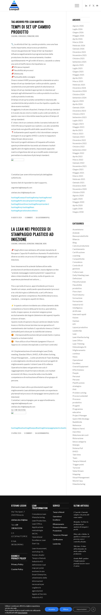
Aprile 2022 (78, 156)
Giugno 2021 (78, 169)
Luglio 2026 (78, 29)
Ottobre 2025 (78, 58)
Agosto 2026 (78, 26)
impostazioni (22, 613)
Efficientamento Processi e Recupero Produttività (60, 527)
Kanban (76, 321)
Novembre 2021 (80, 166)
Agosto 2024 (78, 101)
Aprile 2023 (78, 130)
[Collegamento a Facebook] (90, 5)
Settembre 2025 (79, 62)
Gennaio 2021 (78, 182)
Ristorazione (78, 438)
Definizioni (30, 243)
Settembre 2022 (79, 150)
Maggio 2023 (78, 127)
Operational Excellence (57, 518)
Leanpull (18, 197)
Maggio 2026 (78, 35)
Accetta (52, 609)
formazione (31, 36)
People (75, 373)
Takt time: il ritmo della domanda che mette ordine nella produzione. (80, 550)
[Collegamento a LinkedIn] (86, 5)
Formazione (78, 301)
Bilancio (76, 239)
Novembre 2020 (80, 189)
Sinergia (76, 445)
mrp (16, 207)
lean (28, 207)
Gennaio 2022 (78, 163)
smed (45, 197)
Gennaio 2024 (78, 107)
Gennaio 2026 (78, 48)
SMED (75, 451)
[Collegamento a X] (93, 5)
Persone (76, 379)
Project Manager (80, 415)
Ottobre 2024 (78, 94)
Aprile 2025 (78, 78)
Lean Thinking (78, 344)
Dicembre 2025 (79, 52)
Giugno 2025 (78, 71)
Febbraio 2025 (79, 84)
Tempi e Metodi (79, 461)
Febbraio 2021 (79, 179)
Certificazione (79, 252)
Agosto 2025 (78, 65)
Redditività (77, 422)
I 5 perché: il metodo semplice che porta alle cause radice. (81, 514)
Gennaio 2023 (78, 137)
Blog (75, 242)
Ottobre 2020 (78, 192)
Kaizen (75, 317)
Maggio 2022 (78, 153)
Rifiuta (65, 609)
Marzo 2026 (78, 42)
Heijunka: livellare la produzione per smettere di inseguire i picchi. (81, 525)
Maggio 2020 (78, 202)
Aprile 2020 (78, 205)
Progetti (76, 405)
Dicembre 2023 (79, 110)
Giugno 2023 (78, 124)
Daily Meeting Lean (81, 275)
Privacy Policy (17, 564)
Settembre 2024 (79, 97)
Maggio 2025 (78, 75)
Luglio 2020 (78, 199)
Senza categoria (79, 441)
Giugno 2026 (78, 32)
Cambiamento (79, 249)
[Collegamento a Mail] (97, 5)
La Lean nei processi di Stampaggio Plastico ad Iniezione (32, 234)
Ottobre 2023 (78, 114)
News (37, 36)
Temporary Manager (60, 535)
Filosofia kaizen (79, 282)
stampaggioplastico (49, 428)
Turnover (76, 467)
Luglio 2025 (78, 68)
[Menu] (75, 5)
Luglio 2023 (78, 120)
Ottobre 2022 (78, 146)
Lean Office (77, 340)
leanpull (29, 428)
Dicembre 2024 (79, 88)
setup (32, 197)
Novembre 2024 (80, 91)
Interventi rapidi (79, 314)
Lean (74, 334)
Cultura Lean (78, 272)
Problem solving (79, 392)
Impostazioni (81, 609)
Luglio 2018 (78, 208)
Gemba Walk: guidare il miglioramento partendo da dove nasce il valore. (82, 562)
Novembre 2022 (80, 143)
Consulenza (22, 36)
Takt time (77, 454)
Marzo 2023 (78, 133)
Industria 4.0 (78, 304)
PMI (74, 389)
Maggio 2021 (78, 173)
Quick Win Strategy (81, 419)
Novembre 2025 (80, 55)
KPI (74, 324)
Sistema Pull (78, 448)
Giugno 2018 (78, 212)
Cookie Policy (17, 569)
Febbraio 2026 (79, 45)
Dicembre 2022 (79, 140)
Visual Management (81, 477)
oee (40, 200)
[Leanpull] (14, 5)
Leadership (77, 330)
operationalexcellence (24, 210)
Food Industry (78, 294)
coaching (14, 36)
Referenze (77, 425)
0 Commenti (29, 217)
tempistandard (39, 204)
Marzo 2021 (78, 176)
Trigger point (78, 464)
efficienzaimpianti (22, 200)
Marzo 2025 (78, 81)
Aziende (76, 233)
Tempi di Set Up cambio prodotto (31, 29)
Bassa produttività (80, 236)
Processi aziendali (80, 396)
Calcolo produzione (81, 246)
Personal (76, 376)
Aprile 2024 (78, 104)
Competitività (78, 259)
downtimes (19, 204)
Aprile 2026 (78, 39)
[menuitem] (75, 5)
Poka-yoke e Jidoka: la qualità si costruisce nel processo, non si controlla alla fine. (82, 538)
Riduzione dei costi (80, 435)
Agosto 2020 (78, 195)
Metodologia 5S (79, 347)
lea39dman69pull (44, 217)
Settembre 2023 (79, 117)
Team (75, 458)
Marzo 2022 (78, 159)
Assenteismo (78, 229)
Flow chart (77, 291)
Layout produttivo (80, 327)
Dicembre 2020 (79, 185)
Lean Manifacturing (81, 337)
